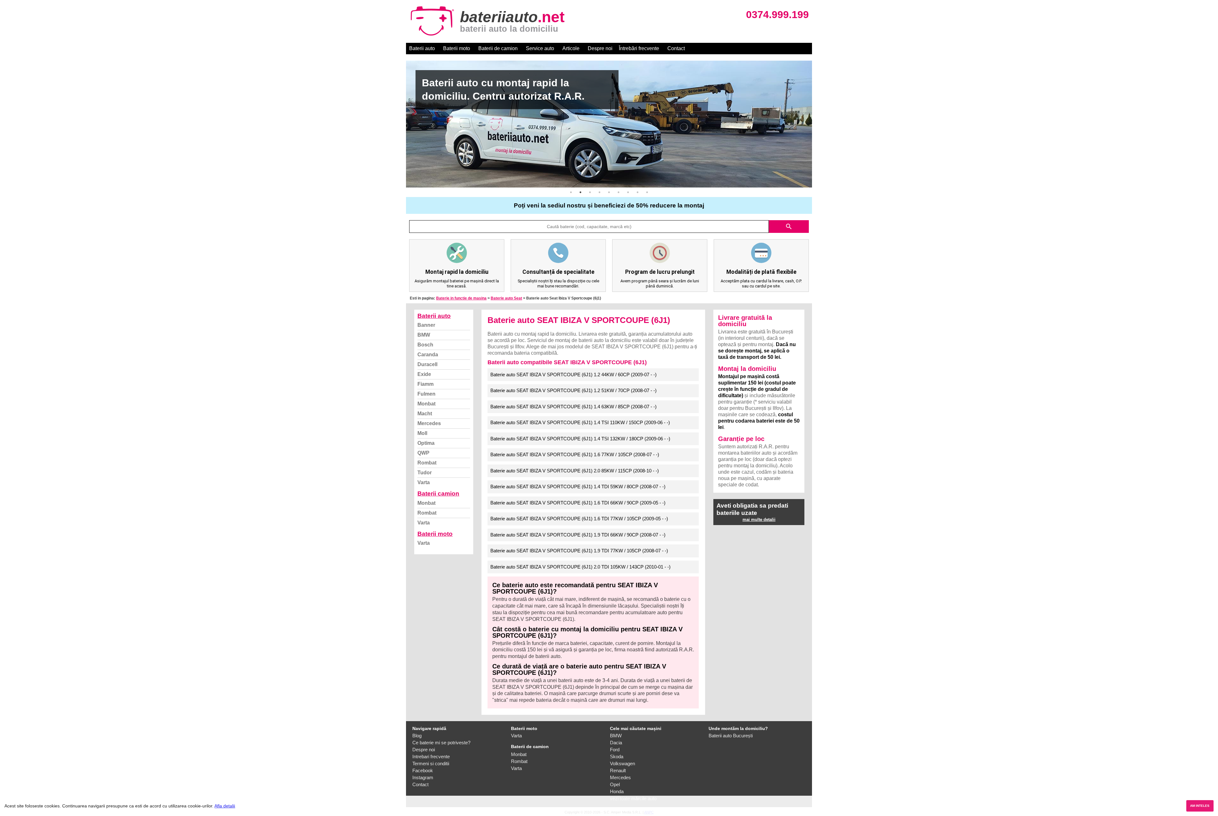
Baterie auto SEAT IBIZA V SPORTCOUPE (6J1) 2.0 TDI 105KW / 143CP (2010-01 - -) (580, 566)
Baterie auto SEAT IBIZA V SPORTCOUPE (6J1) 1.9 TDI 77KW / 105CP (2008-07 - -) (579, 550)
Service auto (540, 48)
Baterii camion (438, 493)
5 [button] (609, 192)
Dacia (616, 742)
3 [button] (590, 192)
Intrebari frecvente (431, 756)
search (789, 226)
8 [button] (637, 192)
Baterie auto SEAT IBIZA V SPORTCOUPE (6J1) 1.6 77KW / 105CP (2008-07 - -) (574, 454)
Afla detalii (224, 805)
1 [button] (571, 192)
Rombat (426, 462)
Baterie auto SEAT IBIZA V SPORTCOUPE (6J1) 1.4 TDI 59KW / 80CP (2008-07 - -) (577, 486)
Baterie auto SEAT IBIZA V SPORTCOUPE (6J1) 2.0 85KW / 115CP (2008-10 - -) (574, 470)
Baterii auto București (731, 735)
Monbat (426, 403)
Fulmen (426, 394)
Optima (426, 443)
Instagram (422, 777)
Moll (422, 433)
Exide (424, 374)
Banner (426, 325)
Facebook (422, 770)
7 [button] (628, 192)
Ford (614, 749)
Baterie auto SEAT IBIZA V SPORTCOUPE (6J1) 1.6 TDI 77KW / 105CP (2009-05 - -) (579, 518)
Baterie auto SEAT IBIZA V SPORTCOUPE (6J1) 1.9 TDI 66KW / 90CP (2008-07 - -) (577, 534)
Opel (615, 784)
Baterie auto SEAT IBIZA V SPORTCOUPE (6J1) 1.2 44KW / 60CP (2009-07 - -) (573, 374)
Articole (571, 48)
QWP (423, 453)
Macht (424, 413)
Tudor (424, 472)
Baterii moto (456, 48)
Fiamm (425, 384)
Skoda (616, 756)
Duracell (427, 364)
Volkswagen (622, 763)
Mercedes (429, 423)
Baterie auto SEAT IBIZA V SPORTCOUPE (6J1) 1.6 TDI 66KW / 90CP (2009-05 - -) (577, 502)
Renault (618, 770)
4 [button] (599, 192)
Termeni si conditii (430, 763)
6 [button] (618, 192)
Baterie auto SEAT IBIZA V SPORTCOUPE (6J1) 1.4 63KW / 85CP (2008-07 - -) (573, 406)
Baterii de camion (498, 48)
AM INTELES (1199, 805)
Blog (417, 735)
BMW (423, 335)
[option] (609, 124)
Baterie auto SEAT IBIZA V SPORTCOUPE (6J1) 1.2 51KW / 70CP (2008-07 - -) (573, 390)
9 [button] (647, 192)
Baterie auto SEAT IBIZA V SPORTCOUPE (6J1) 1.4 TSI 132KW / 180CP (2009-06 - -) (580, 438)
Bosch (425, 344)
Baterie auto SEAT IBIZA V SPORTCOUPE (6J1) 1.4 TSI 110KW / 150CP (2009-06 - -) (580, 422)
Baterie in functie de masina (461, 298)
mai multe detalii (759, 519)
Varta (423, 482)
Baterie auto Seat (506, 298)
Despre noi (600, 48)
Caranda (427, 354)
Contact (676, 48)
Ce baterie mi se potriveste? (441, 742)
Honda (617, 791)
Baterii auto (422, 48)
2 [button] (580, 192)
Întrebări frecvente (639, 48)
